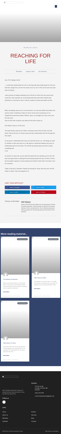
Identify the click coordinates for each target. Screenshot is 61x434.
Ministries (5, 418)
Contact (33, 421)
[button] (56, 6)
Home (4, 412)
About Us (5, 415)
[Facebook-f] (4, 402)
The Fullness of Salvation (10, 279)
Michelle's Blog (30, 47)
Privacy (21, 431)
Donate (33, 412)
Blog (32, 418)
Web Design (48, 431)
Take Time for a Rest (40, 278)
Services (33, 415)
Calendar (5, 421)
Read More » (6, 291)
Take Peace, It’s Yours (9, 343)
